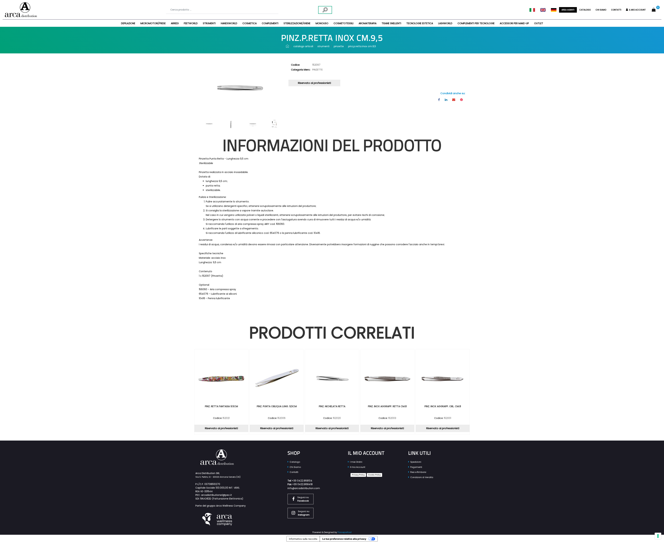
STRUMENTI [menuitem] (209, 23)
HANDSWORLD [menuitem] (229, 23)
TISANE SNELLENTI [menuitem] (391, 23)
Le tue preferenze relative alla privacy (344, 538)
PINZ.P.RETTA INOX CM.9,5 (362, 46)
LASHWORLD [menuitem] (445, 23)
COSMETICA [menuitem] (249, 23)
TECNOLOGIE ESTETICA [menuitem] (419, 23)
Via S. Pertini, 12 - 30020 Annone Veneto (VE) (218, 476)
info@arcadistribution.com (304, 488)
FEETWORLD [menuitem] (191, 23)
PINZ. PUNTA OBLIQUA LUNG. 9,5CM (277, 406)
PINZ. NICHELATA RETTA (332, 406)
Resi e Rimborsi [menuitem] (418, 472)
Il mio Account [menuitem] (357, 467)
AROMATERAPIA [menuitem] (367, 23)
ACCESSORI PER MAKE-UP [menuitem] (514, 23)
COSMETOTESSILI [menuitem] (343, 23)
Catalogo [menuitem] (585, 9)
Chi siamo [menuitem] (601, 9)
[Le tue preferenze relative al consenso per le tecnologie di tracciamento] (658, 536)
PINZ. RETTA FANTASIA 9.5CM (221, 406)
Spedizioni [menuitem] (415, 461)
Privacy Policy (358, 475)
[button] (325, 10)
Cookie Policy (374, 475)
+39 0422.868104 (302, 480)
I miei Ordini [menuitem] (355, 461)
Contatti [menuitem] (616, 9)
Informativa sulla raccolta (303, 538)
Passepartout (345, 532)
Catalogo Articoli (303, 46)
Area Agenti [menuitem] (567, 9)
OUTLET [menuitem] (538, 23)
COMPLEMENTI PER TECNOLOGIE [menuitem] (476, 23)
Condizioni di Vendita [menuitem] (421, 477)
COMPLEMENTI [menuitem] (270, 23)
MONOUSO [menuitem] (322, 23)
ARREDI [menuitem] (175, 23)
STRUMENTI (323, 46)
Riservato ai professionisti (314, 83)
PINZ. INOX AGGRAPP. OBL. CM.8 (443, 406)
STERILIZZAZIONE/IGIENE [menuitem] (297, 23)
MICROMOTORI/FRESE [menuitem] (153, 23)
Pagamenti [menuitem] (416, 467)
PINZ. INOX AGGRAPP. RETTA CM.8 (387, 406)
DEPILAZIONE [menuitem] (128, 23)
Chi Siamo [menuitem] (295, 467)
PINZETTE (339, 46)
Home (287, 46)
